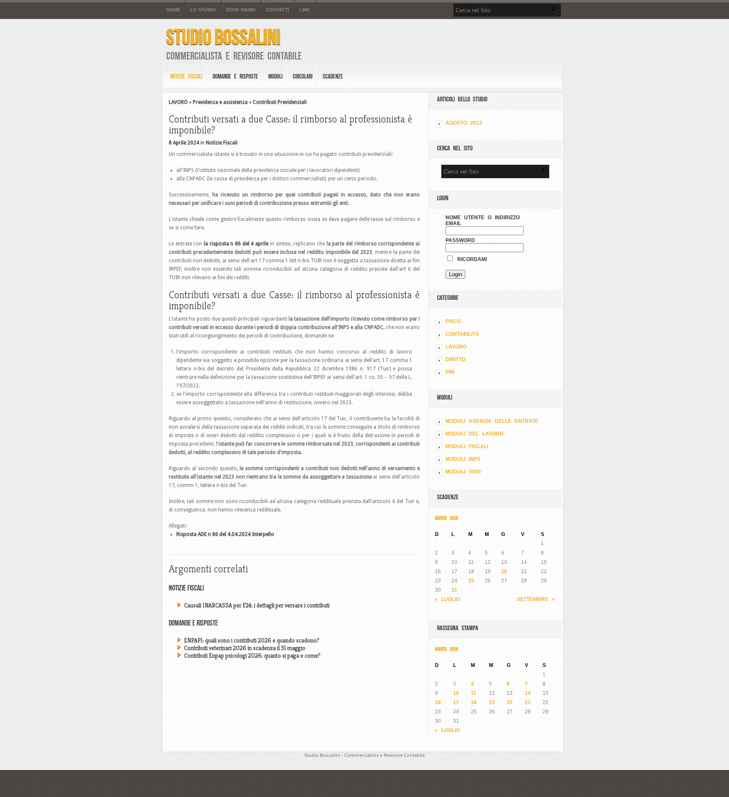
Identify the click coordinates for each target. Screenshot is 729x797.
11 (473, 693)
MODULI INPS (463, 459)
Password (460, 240)
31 (454, 590)
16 (438, 702)
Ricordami (470, 259)
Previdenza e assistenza (220, 102)
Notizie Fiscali (186, 76)
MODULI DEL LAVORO (474, 434)
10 (456, 693)
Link (304, 10)
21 (528, 702)
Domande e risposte (235, 76)
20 (504, 571)
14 (528, 693)
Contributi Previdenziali (280, 102)
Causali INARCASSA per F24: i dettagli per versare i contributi (256, 605)
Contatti (277, 10)
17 (456, 702)
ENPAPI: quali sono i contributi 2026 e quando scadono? (251, 640)
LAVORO (178, 102)
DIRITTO (455, 359)
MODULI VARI (463, 472)
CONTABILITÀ (462, 334)
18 (474, 702)
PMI (450, 372)
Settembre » (535, 599)
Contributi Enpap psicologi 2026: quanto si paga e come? (252, 655)
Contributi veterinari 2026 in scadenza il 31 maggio (244, 648)
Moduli (275, 76)
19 (492, 702)
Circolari (303, 76)
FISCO (453, 321)
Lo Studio (203, 10)
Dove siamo (241, 10)
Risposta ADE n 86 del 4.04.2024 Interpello (225, 534)
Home (173, 10)
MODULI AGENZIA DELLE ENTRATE (492, 421)
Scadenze (333, 76)
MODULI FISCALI (467, 446)
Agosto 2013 (464, 123)
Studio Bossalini (223, 37)
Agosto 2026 (446, 518)
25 (471, 581)
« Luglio (447, 599)
